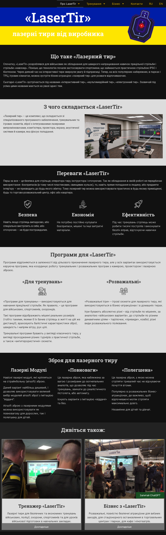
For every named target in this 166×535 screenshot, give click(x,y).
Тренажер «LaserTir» (41, 506)
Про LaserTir (68, 3)
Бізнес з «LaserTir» (124, 506)
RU (151, 3)
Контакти (137, 3)
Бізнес (116, 3)
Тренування (94, 3)
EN (161, 3)
